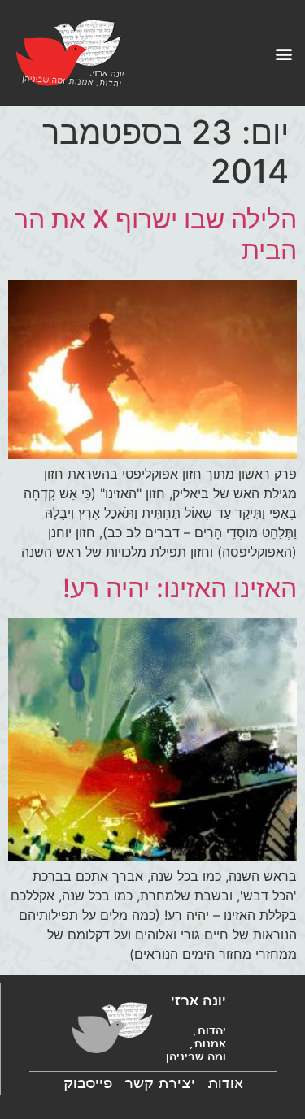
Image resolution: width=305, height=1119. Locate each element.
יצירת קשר (159, 1083)
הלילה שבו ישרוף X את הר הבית (156, 234)
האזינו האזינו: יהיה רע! (180, 588)
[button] (283, 53)
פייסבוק (87, 1083)
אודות (225, 1083)
